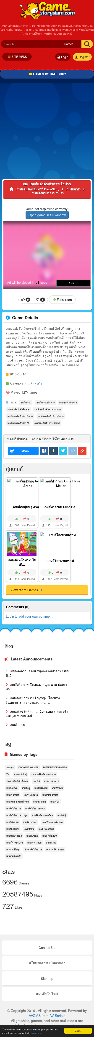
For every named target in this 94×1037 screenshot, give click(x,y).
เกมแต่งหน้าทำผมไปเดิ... (22, 562)
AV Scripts (57, 1015)
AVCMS (35, 1015)
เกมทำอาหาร (12, 794)
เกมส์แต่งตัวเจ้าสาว (45, 402)
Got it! (78, 1030)
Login (64, 57)
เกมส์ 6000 (17, 724)
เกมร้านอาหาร (31, 794)
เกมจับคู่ (26, 788)
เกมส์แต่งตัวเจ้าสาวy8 (18, 423)
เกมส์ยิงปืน (29, 829)
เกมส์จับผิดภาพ (13, 808)
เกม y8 (36, 781)
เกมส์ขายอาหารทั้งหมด (17, 801)
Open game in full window (47, 215)
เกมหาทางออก (34, 842)
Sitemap (47, 978)
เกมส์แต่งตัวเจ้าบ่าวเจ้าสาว (51, 416)
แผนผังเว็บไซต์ (47, 993)
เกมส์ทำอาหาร (30, 822)
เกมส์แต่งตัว (33, 383)
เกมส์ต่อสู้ (61, 815)
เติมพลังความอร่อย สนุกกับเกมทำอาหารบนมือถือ (37, 673)
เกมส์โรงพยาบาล (14, 842)
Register (84, 57)
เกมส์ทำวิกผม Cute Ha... (61, 506)
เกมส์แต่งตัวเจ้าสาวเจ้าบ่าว (47, 423)
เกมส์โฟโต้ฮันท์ (49, 835)
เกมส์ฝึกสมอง (12, 829)
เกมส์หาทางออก (14, 835)
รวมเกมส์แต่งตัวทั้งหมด (18, 409)
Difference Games (55, 767)
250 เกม (10, 767)
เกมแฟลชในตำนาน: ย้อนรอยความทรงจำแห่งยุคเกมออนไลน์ (37, 713)
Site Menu (19, 57)
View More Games (24, 590)
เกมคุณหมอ (12, 788)
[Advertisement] (47, 132)
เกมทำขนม (57, 788)
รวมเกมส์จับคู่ (20, 774)
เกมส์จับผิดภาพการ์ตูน (17, 815)
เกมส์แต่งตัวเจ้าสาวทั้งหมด (20, 416)
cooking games (28, 767)
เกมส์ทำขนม (12, 822)
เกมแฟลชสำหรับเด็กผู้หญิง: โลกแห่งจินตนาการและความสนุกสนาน (33, 700)
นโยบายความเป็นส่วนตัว (47, 963)
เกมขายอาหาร (51, 781)
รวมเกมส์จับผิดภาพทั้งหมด (43, 774)
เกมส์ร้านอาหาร (46, 829)
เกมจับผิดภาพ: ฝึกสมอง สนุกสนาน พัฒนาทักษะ (36, 686)
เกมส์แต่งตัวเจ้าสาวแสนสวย (47, 409)
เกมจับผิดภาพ (40, 788)
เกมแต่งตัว (51, 842)
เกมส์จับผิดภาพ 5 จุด (35, 808)
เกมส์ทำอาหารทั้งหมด (52, 822)
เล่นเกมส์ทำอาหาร (55, 849)
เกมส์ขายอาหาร (50, 794)
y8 (7, 774)
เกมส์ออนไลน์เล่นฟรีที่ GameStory (47, 10)
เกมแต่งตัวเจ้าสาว (68, 402)
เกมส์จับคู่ (55, 801)
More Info (36, 1033)
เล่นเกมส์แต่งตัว (13, 856)
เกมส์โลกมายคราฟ (60, 560)
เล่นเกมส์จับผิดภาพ (33, 849)
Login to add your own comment (29, 616)
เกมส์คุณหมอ (39, 801)
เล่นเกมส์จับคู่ (12, 849)
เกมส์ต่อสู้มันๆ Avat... (28, 506)
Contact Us (47, 947)
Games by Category (49, 74)
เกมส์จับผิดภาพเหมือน (42, 815)
